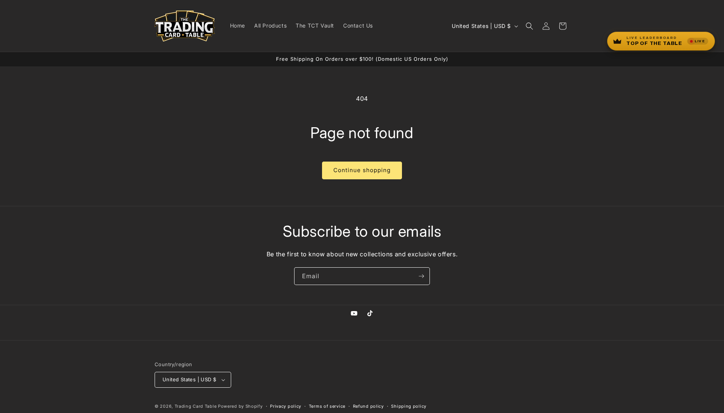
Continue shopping (362, 170)
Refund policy (368, 406)
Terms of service (327, 406)
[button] (529, 26)
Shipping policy (408, 406)
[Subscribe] (421, 276)
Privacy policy (285, 406)
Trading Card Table (196, 406)
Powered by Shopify (240, 406)
